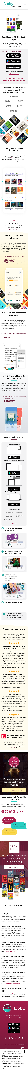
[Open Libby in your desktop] (14, 504)
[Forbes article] (8, 101)
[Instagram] (6, 811)
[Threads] (14, 811)
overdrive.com (10, 951)
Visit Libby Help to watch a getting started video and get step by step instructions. (15, 615)
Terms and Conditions (8, 1053)
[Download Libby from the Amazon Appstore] (14, 488)
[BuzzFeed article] (14, 97)
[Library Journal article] (20, 106)
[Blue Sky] (10, 811)
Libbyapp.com (14, 74)
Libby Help (10, 993)
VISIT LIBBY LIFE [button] (14, 867)
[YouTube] (21, 811)
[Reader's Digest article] (20, 101)
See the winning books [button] (14, 790)
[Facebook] (2, 811)
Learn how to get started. (12, 983)
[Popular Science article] (8, 106)
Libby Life (21, 1044)
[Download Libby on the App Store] (14, 457)
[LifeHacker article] (14, 111)
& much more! (14, 523)
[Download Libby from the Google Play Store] (14, 472)
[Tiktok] (17, 811)
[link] (5, 1038)
